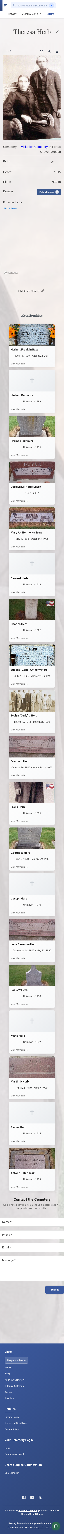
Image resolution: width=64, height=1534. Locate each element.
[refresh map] (6, 222)
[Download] (57, 51)
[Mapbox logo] (11, 272)
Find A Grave (10, 208)
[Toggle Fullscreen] (41, 51)
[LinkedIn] (32, 1498)
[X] (40, 1498)
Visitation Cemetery (34, 146)
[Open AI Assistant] (56, 1526)
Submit (55, 1289)
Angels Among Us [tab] (31, 14)
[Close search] (51, 5)
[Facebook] (24, 1498)
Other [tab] (50, 14)
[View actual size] (49, 51)
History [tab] (11, 14)
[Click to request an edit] (58, 31)
